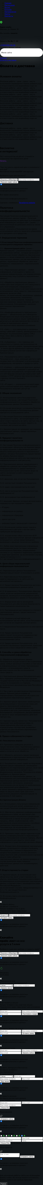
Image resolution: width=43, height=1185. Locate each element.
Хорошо (3, 1184)
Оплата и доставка (8, 60)
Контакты (9, 16)
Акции (7, 7)
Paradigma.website (27, 202)
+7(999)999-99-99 (7, 45)
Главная (8, 3)
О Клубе (8, 9)
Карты (7, 14)
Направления (10, 11)
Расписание (10, 5)
